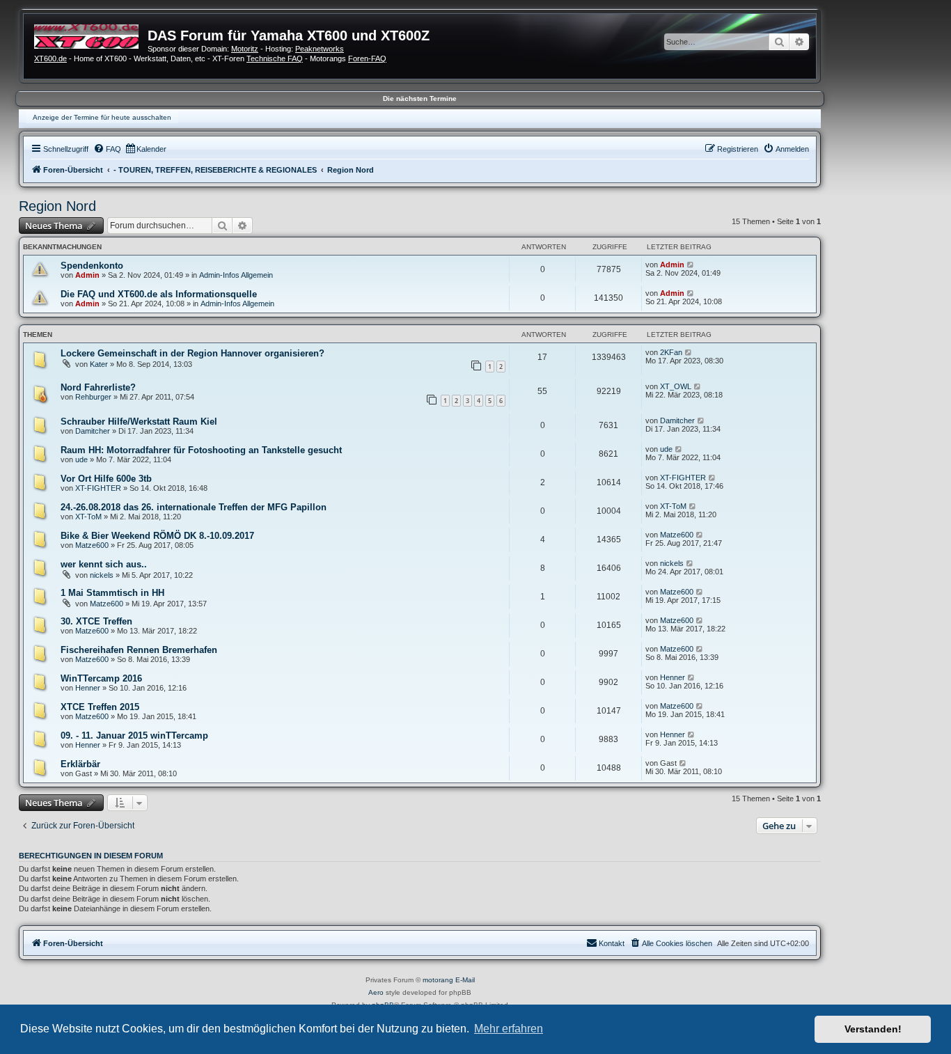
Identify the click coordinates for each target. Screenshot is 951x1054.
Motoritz (244, 49)
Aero (376, 992)
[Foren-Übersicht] (91, 34)
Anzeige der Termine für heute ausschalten (102, 117)
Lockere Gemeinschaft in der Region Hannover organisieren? (192, 353)
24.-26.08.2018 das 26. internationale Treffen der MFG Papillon (194, 507)
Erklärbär (80, 764)
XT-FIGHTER (98, 488)
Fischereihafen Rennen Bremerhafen (139, 650)
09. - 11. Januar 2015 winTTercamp (134, 735)
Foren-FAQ (367, 58)
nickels (101, 575)
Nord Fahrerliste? (98, 387)
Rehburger (93, 397)
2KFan (671, 352)
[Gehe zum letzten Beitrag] (690, 264)
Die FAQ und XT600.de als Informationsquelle (159, 294)
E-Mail (465, 980)
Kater (99, 364)
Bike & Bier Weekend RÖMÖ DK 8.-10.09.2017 (157, 535)
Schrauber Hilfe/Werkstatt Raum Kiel (139, 421)
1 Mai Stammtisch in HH (112, 593)
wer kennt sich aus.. (104, 564)
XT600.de (50, 58)
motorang (438, 980)
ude (81, 459)
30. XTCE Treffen (96, 621)
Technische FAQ (274, 58)
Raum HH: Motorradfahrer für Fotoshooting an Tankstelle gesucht (201, 450)
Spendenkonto (92, 265)
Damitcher (92, 431)
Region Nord (57, 206)
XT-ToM (88, 516)
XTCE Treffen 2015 (100, 707)
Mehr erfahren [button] (508, 1029)
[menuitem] (107, 149)
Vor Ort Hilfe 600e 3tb (106, 478)
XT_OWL (675, 386)
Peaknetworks (319, 49)
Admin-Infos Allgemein (236, 275)
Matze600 (92, 545)
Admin (87, 275)
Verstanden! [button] (873, 1029)
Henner (87, 688)
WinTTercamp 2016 (101, 678)
